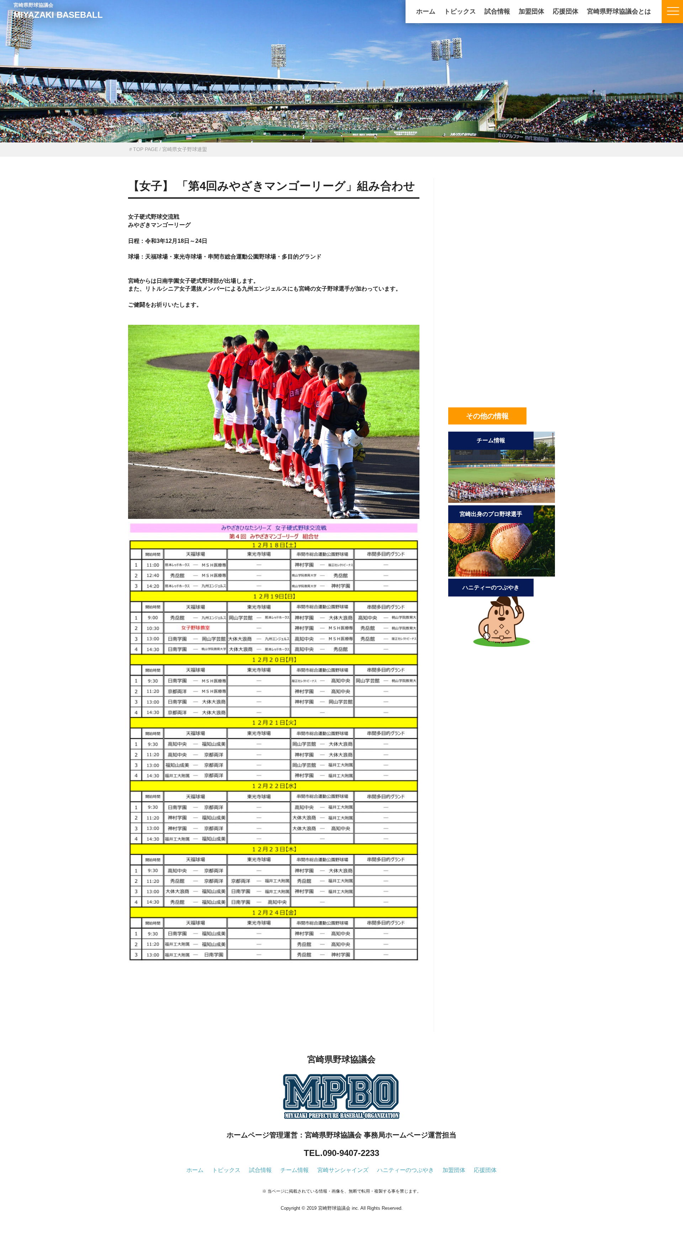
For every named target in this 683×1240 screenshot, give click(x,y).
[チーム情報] (501, 501)
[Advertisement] (273, 1009)
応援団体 (565, 11)
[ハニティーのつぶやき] (501, 648)
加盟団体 (531, 11)
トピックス (460, 11)
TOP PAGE (145, 149)
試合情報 (497, 11)
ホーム (425, 11)
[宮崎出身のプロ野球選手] (501, 575)
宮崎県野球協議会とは (619, 11)
